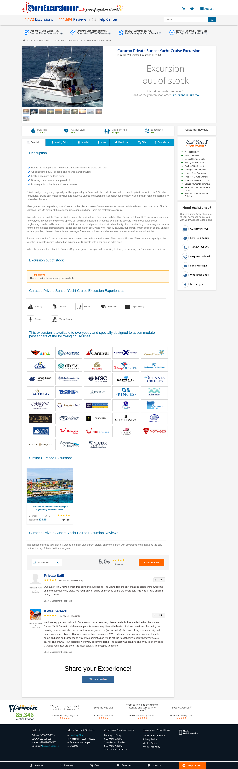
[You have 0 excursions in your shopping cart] (185, 9)
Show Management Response (58, 601)
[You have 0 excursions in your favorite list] (193, 9)
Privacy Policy (150, 739)
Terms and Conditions (154, 735)
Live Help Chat (76, 735)
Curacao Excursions (39, 40)
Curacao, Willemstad (128, 54)
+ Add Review (151, 562)
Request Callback (50, 745)
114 (160, 615)
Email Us (73, 745)
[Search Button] (212, 19)
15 (161, 580)
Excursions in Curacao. (185, 95)
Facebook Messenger (79, 742)
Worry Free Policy (151, 746)
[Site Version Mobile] (190, 731)
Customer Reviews (196, 129)
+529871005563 (88, 738)
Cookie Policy (150, 743)
